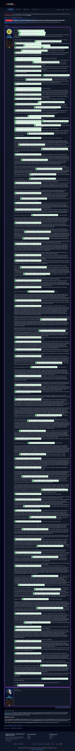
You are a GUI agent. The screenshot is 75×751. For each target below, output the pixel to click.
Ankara (12, 45)
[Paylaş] (68, 28)
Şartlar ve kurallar (40, 743)
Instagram (51, 738)
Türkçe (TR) (21, 743)
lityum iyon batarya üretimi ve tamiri (36, 22)
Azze (9, 696)
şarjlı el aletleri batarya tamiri (47, 22)
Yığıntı (6, 740)
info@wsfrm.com (52, 735)
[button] (20, 9)
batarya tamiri (18, 22)
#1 (69, 28)
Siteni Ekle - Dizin (35, 9)
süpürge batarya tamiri (56, 22)
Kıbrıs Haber (10, 740)
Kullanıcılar (26, 9)
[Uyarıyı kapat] (69, 14)
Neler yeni (18, 9)
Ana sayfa (57, 743)
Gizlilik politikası (47, 743)
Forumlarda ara (12, 11)
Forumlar (11, 9)
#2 (69, 688)
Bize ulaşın (34, 743)
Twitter (50, 737)
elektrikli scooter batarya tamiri (25, 22)
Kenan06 (7, 22)
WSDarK (15, 743)
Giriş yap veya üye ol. (40, 30)
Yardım (53, 743)
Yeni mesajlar (7, 11)
